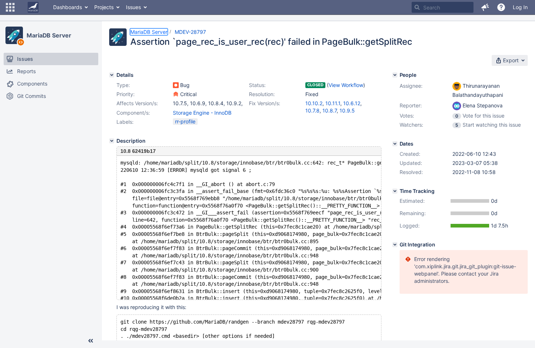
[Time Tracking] (394, 191)
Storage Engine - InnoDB (202, 113)
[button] (10, 7)
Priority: (125, 94)
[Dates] (394, 143)
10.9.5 (347, 110)
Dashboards (67, 7)
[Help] (501, 7)
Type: (123, 85)
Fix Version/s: (264, 103)
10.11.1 (332, 103)
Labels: (125, 122)
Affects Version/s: (137, 103)
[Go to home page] (33, 7)
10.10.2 (313, 103)
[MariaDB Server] (14, 35)
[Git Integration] (394, 244)
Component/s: (133, 113)
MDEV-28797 (190, 32)
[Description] (111, 140)
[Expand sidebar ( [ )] (90, 340)
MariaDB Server (49, 35)
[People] (394, 75)
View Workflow (346, 85)
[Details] (111, 75)
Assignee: (411, 86)
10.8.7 (329, 110)
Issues (133, 7)
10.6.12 (351, 103)
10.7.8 (312, 110)
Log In (520, 7)
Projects (104, 7)
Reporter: (411, 105)
